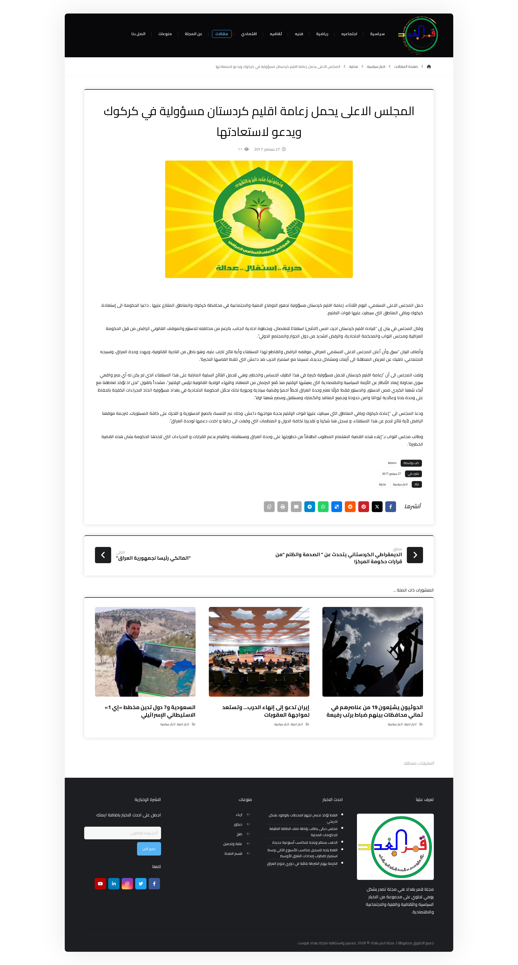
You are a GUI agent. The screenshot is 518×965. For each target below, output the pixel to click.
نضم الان (149, 848)
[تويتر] (140, 883)
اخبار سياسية (400, 484)
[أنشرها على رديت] (350, 506)
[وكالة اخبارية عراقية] (419, 35)
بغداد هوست (308, 942)
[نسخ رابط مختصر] (269, 506)
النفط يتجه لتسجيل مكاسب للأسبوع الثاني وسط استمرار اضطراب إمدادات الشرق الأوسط (303, 853)
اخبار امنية (410, 724)
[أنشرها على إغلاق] (377, 506)
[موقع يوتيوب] (100, 883)
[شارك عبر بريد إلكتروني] (296, 506)
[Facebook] (154, 883)
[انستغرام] (127, 883)
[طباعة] (282, 506)
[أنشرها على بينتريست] (363, 506)
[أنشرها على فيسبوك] (390, 506)
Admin (392, 463)
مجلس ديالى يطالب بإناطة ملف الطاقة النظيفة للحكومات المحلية (303, 832)
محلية (382, 484)
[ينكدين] (114, 883)
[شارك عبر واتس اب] (323, 506)
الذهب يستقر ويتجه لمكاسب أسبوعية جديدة (305, 842)
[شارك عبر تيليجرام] (309, 506)
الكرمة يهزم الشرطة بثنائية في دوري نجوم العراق (302, 863)
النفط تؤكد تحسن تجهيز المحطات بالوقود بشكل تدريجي (303, 818)
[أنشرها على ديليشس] (336, 506)
